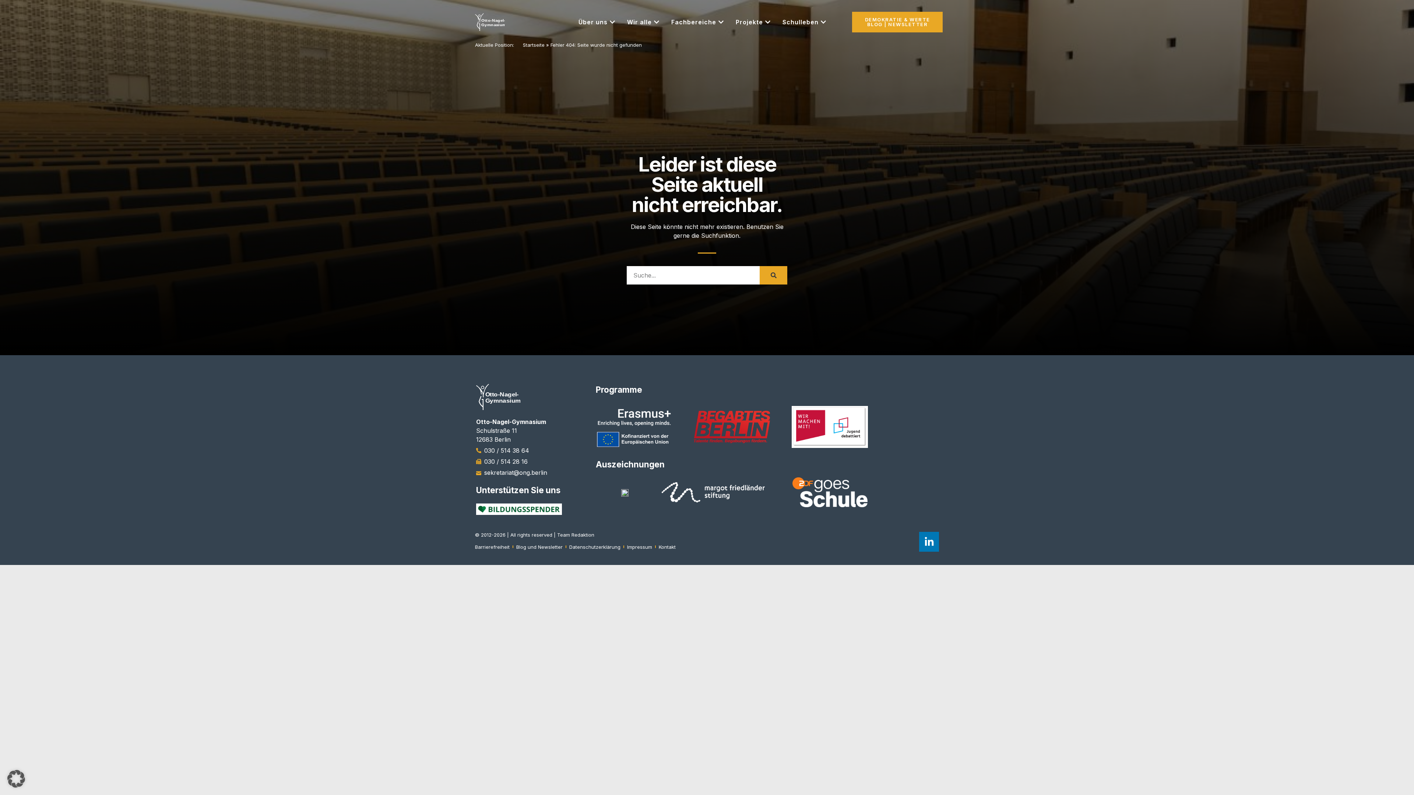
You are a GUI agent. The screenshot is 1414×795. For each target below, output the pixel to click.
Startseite (534, 45)
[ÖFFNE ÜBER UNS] (612, 22)
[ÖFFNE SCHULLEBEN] (823, 22)
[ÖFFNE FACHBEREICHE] (721, 22)
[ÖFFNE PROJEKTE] (768, 22)
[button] (16, 779)
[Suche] (773, 275)
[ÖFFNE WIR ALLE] (656, 22)
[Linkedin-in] (929, 542)
